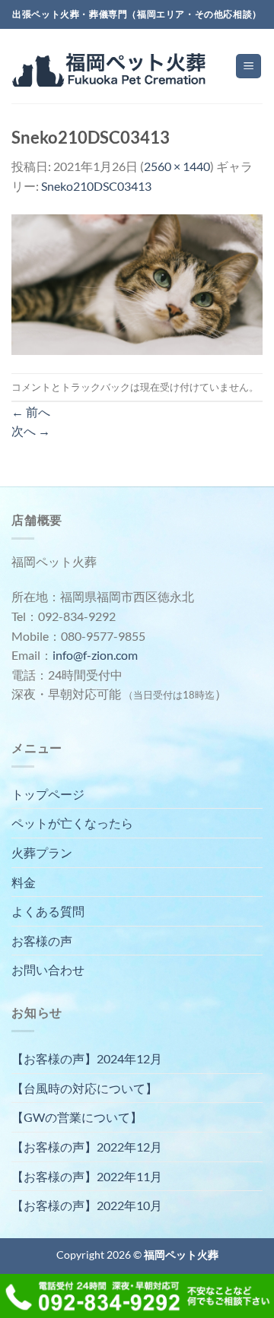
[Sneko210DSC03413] (137, 282)
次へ (30, 430)
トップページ (47, 794)
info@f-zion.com (95, 655)
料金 (23, 882)
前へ (30, 411)
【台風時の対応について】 (84, 1088)
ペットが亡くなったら (72, 823)
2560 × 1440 (177, 166)
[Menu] (248, 66)
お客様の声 (41, 940)
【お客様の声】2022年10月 (86, 1205)
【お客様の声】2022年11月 (86, 1176)
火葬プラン (41, 852)
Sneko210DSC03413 (96, 186)
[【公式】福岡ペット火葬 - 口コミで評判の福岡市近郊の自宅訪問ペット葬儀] (110, 66)
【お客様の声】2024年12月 (86, 1058)
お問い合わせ (47, 969)
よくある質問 (47, 911)
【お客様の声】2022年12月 (86, 1146)
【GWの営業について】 (76, 1117)
